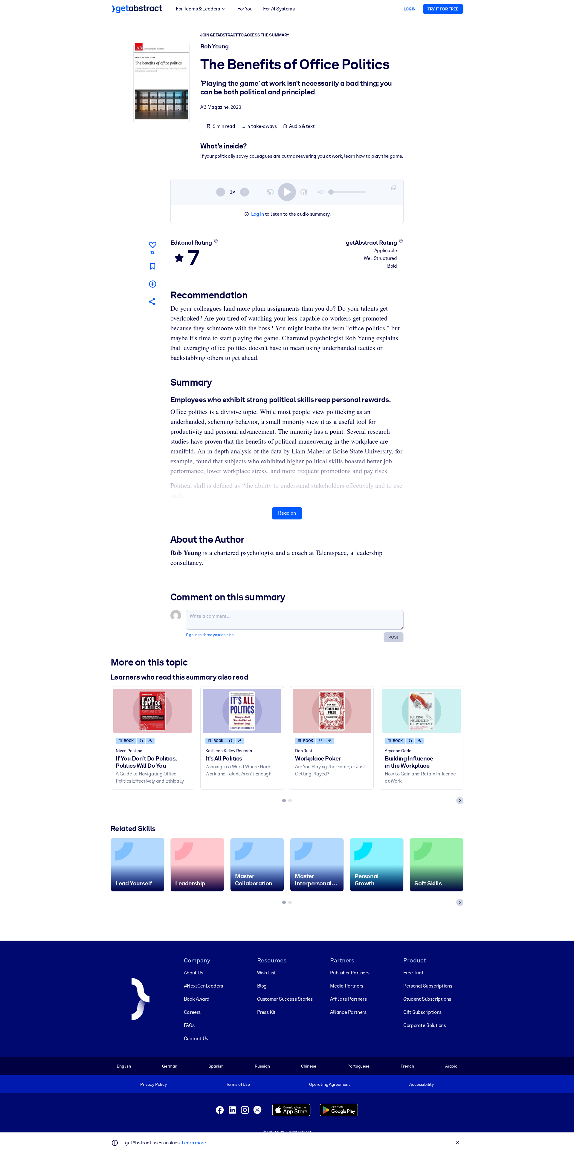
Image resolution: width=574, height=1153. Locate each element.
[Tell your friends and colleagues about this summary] (152, 301)
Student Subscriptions (427, 999)
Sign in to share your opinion (209, 635)
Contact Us (196, 1038)
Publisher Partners (349, 973)
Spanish (216, 1066)
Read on (287, 513)
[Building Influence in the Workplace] (421, 711)
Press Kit (266, 1012)
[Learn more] (216, 240)
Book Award (197, 999)
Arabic (451, 1066)
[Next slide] (459, 800)
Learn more (194, 1143)
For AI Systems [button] (278, 9)
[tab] (284, 800)
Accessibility (421, 1084)
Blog (262, 986)
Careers (192, 1012)
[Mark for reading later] (152, 266)
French (407, 1066)
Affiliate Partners (348, 999)
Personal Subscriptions (427, 986)
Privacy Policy (153, 1084)
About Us (193, 973)
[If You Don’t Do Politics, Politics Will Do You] (152, 711)
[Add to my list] (152, 283)
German (169, 1066)
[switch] (287, 192)
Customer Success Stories (285, 999)
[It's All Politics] (242, 711)
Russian (262, 1066)
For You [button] (244, 9)
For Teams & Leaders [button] (198, 9)
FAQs (189, 1025)
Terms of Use (238, 1084)
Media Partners (346, 986)
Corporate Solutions (424, 1025)
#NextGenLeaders (203, 986)
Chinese (308, 1066)
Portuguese (358, 1066)
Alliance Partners (348, 1012)
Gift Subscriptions (422, 1012)
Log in (257, 214)
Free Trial (413, 973)
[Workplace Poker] (332, 711)
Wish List (266, 973)
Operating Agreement (329, 1084)
